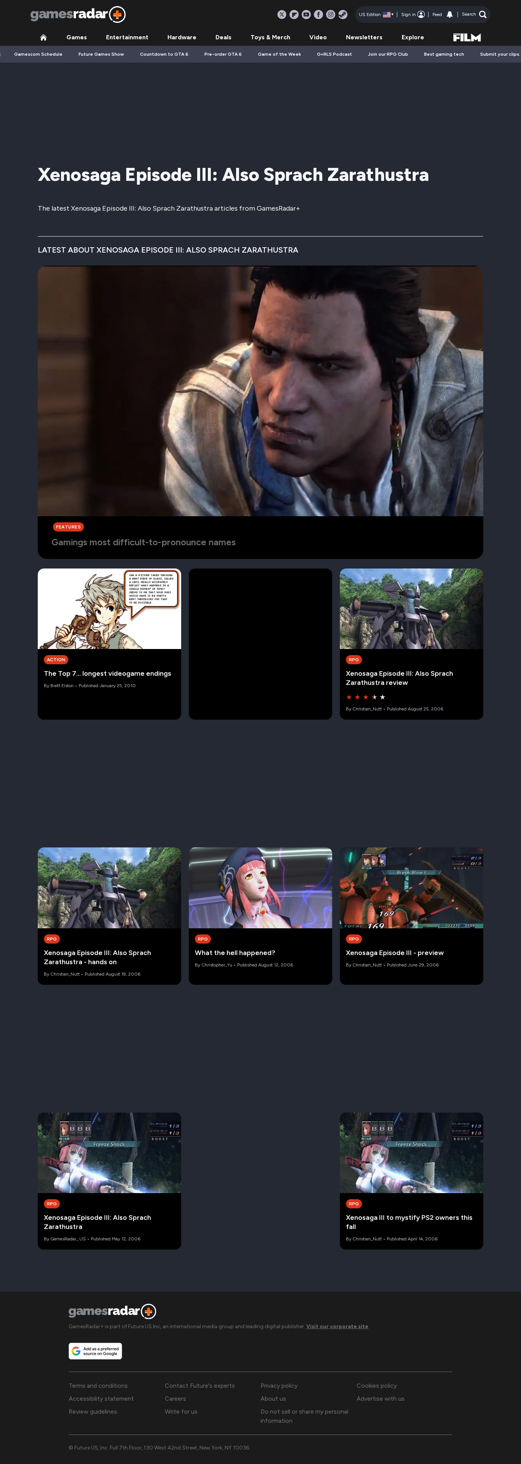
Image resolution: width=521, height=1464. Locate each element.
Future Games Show (101, 54)
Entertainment (127, 37)
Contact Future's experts (200, 1385)
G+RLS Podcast (334, 54)
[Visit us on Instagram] (330, 14)
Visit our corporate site (337, 1326)
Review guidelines (93, 1411)
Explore (413, 37)
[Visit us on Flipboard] (294, 14)
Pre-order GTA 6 (223, 54)
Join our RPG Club (388, 54)
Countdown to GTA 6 (164, 54)
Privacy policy (278, 1385)
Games (76, 37)
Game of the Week (279, 54)
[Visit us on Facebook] (318, 14)
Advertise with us (381, 1398)
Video (318, 37)
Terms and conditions (98, 1385)
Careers (175, 1398)
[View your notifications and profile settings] (449, 14)
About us (273, 1398)
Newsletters (364, 37)
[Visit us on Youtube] (306, 14)
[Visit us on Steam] (342, 14)
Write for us (181, 1411)
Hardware (181, 37)
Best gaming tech (444, 54)
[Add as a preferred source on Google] (95, 1351)
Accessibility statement (101, 1398)
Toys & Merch (270, 37)
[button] (474, 14)
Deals (223, 37)
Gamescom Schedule (38, 54)
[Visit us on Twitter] (281, 14)
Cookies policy (377, 1385)
